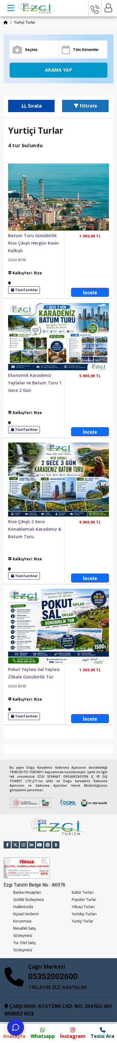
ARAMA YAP (58, 70)
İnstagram (73, 1036)
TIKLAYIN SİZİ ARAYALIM (57, 987)
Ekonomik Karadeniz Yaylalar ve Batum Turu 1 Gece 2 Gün (35, 382)
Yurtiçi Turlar (82, 921)
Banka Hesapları (27, 892)
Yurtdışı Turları (84, 913)
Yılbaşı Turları (83, 906)
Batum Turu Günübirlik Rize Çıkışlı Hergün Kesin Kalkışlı (33, 243)
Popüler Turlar (84, 899)
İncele (90, 292)
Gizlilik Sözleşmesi (28, 899)
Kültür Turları (83, 892)
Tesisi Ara (102, 1036)
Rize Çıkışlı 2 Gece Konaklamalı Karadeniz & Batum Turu (34, 529)
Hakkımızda (23, 906)
